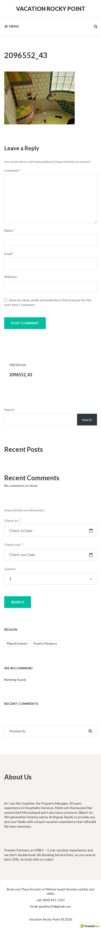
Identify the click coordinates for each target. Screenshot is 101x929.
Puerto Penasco (45, 643)
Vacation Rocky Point (50, 8)
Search (9, 410)
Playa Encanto (17, 643)
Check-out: (13, 545)
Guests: (10, 569)
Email (9, 254)
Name (9, 230)
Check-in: (12, 521)
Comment (12, 170)
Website (10, 277)
